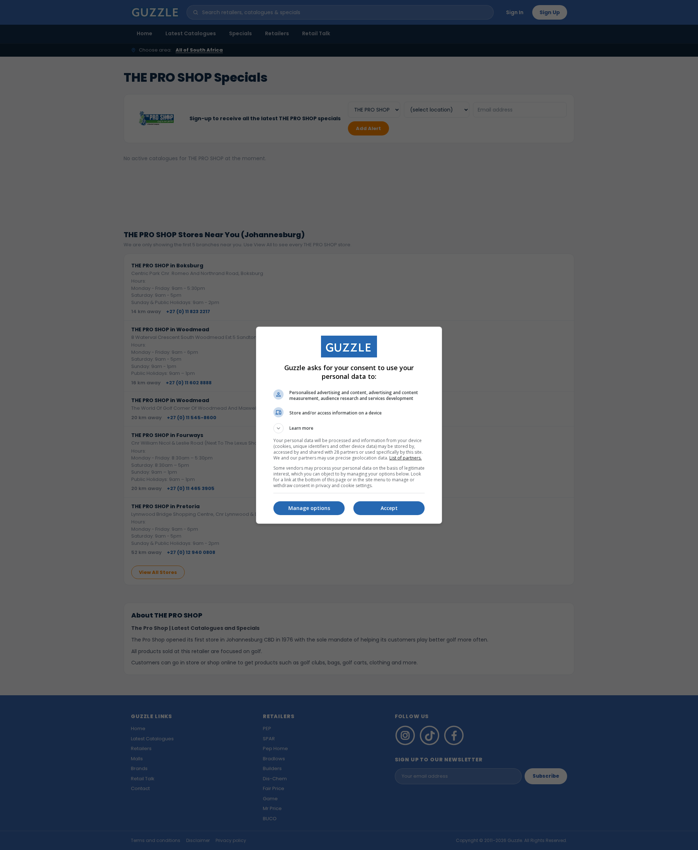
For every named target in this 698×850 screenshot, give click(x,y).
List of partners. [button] (405, 458)
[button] (349, 428)
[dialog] (349, 425)
